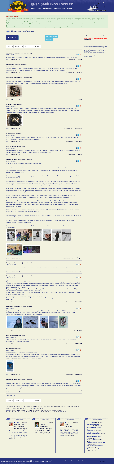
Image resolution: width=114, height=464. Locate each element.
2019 (17, 408)
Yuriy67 (80, 99)
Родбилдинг (90, 430)
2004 (42, 407)
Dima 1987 (79, 374)
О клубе (33, 8)
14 (29, 412)
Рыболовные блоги (59, 8)
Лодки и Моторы (91, 439)
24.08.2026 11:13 (92, 450)
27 (56, 412)
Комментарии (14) (16, 72)
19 (39, 412)
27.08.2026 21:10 (98, 430)
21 (44, 412)
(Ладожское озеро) (14, 104)
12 (24, 412)
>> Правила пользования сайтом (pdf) (94, 35)
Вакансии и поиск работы (94, 448)
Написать (12, 37)
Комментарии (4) (16, 141)
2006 (48, 407)
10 (20, 412)
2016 (7, 408)
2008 (55, 407)
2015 (79, 407)
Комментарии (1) (16, 374)
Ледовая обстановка (51, 36)
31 (65, 412)
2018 (14, 408)
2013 (72, 407)
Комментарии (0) (16, 99)
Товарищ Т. (79, 271)
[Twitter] (79, 54)
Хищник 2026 (90, 423)
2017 (11, 408)
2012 (69, 407)
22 (46, 412)
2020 (21, 408)
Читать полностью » (40, 435)
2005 (45, 407)
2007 (52, 407)
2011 (65, 407)
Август (38, 410)
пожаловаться (72, 59)
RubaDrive (17, 423)
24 (50, 412)
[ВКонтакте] (77, 54)
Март (18, 410)
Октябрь (49, 410)
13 (26, 412)
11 (22, 412)
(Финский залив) (19, 53)
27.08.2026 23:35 (99, 423)
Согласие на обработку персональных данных (13, 463)
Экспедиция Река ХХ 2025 (94, 427)
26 (54, 412)
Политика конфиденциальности (43, 461)
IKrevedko (79, 301)
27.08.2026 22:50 (97, 426)
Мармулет (79, 343)
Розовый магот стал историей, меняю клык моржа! (20, 426)
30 (63, 412)
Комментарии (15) (16, 128)
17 (35, 412)
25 (52, 412)
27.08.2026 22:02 (92, 429)
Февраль (13, 410)
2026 (41, 408)
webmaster (102, 461)
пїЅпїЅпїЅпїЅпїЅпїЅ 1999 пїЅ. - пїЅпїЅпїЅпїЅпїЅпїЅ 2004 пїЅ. (22, 407)
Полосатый (79, 330)
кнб (81, 391)
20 (41, 412)
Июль (34, 410)
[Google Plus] (80, 54)
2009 (58, 407)
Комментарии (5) (16, 59)
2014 (75, 407)
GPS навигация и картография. (95, 445)
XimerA (80, 59)
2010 (62, 407)
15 (31, 412)
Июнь (30, 410)
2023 (31, 408)
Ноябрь (54, 410)
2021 (24, 408)
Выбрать (37, 46)
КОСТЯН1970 (78, 128)
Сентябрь (43, 410)
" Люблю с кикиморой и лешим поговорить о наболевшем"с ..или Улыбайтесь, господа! (43, 428)
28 (58, 412)
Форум (39, 8)
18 (37, 412)
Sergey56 (79, 72)
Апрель (23, 410)
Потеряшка (49, 39)
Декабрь (59, 410)
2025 (38, 408)
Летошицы (79, 141)
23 (48, 412)
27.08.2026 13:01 (92, 438)
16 (33, 412)
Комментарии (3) (16, 330)
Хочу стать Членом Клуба (94, 436)
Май (27, 410)
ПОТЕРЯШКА (87, 39)
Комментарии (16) (16, 258)
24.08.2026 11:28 (92, 447)
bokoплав (42, 423)
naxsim (80, 154)
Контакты (69, 8)
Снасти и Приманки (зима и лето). (96, 442)
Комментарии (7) (16, 154)
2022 (28, 408)
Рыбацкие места (47, 8)
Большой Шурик (77, 258)
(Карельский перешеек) (19, 159)
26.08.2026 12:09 (92, 444)
